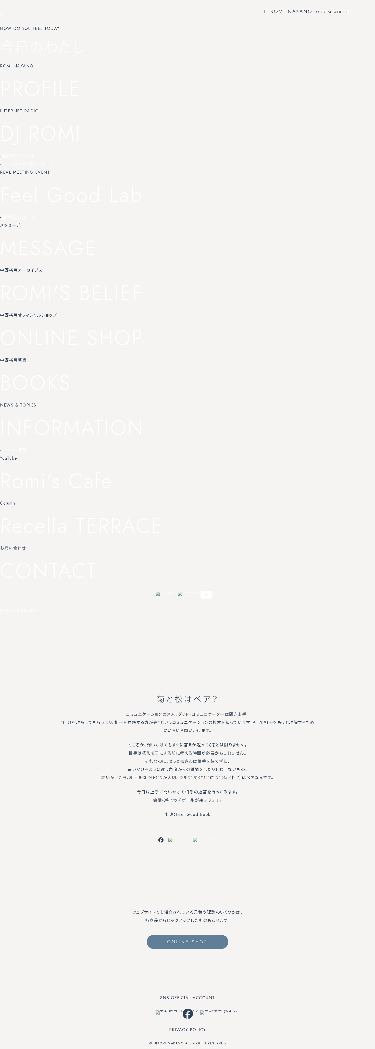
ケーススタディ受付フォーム (28, 164)
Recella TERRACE (82, 526)
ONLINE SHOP (72, 338)
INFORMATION (72, 427)
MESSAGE (48, 248)
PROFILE (40, 88)
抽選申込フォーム (18, 217)
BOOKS (35, 383)
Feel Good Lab (71, 195)
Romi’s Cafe (56, 481)
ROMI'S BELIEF (71, 293)
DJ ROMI (40, 133)
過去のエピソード (18, 156)
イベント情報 (14, 450)
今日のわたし (42, 47)
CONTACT (48, 570)
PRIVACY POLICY (18, 611)
